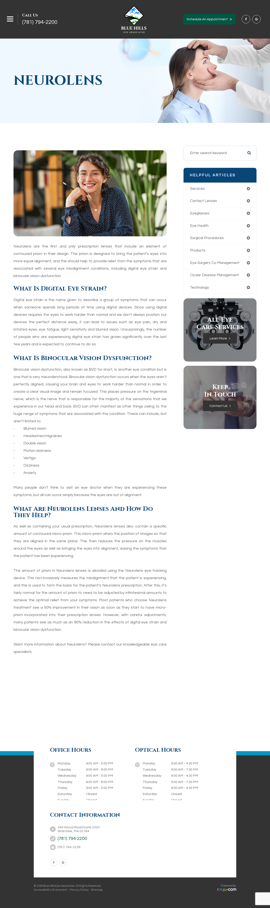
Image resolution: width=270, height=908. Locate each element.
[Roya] (226, 889)
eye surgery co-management (215, 263)
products (197, 250)
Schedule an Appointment (207, 19)
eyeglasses (199, 213)
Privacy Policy (79, 889)
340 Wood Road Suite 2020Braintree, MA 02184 (79, 829)
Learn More (218, 338)
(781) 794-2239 (69, 847)
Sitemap (97, 889)
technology (199, 287)
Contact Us (218, 406)
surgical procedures (207, 238)
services (197, 189)
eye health (199, 226)
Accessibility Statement (51, 889)
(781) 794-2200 (39, 22)
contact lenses (203, 201)
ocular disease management (214, 275)
